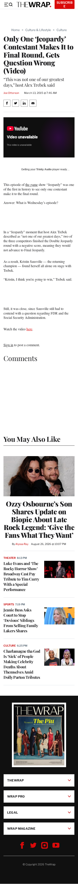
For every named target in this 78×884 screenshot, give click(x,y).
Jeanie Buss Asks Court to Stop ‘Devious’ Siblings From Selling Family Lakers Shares (20, 620)
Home (15, 30)
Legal (12, 812)
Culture (62, 30)
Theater (9, 558)
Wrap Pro (16, 796)
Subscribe (65, 4)
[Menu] (8, 4)
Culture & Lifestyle (38, 30)
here (29, 329)
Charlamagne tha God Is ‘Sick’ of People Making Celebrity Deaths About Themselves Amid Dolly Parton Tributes (21, 664)
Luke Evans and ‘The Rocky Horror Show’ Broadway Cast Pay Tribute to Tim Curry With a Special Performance (21, 576)
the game (31, 184)
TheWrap (15, 780)
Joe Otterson (11, 92)
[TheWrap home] (33, 4)
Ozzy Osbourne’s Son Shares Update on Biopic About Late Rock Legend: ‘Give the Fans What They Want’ (39, 519)
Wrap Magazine (21, 828)
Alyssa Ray (21, 544)
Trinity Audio (44, 169)
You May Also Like (31, 439)
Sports (8, 604)
